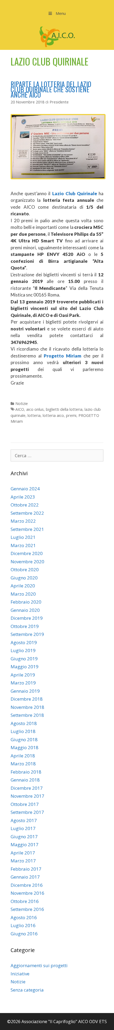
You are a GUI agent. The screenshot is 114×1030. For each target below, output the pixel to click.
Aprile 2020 (23, 586)
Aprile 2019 (23, 675)
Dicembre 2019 (27, 618)
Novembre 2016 (27, 893)
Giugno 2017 (24, 836)
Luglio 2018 (23, 731)
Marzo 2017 (23, 861)
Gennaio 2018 (25, 780)
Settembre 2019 (27, 634)
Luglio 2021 (23, 537)
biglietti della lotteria (64, 409)
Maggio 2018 (24, 747)
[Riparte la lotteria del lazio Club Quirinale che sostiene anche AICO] (58, 177)
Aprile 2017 (23, 853)
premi (71, 415)
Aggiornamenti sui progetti (39, 965)
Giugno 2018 (24, 739)
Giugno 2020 (24, 578)
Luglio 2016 (23, 925)
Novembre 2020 (27, 561)
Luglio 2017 (23, 828)
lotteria (34, 415)
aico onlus (35, 409)
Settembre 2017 (27, 812)
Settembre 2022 (27, 513)
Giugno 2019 (24, 659)
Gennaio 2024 (25, 489)
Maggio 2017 (24, 844)
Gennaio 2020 (25, 610)
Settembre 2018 (27, 715)
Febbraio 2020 (26, 602)
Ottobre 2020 (25, 569)
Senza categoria (27, 990)
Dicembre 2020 (27, 553)
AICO (19, 409)
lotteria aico (53, 415)
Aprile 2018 (23, 756)
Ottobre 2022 (25, 505)
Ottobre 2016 (25, 901)
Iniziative (20, 974)
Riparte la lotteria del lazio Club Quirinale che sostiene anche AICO (51, 89)
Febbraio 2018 (26, 772)
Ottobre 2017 (25, 804)
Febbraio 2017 (26, 869)
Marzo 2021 (23, 545)
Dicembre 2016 (27, 885)
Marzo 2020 (23, 594)
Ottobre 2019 (25, 626)
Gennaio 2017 (25, 877)
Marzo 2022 (23, 521)
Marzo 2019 (23, 683)
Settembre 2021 (27, 529)
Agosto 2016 (24, 917)
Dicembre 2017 (27, 788)
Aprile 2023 (23, 497)
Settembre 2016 (27, 909)
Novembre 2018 (27, 707)
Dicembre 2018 (27, 699)
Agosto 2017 (24, 820)
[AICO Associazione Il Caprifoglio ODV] (57, 36)
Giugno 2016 (24, 934)
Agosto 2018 (24, 723)
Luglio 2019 (23, 650)
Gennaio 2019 (25, 691)
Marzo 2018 (23, 764)
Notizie (21, 403)
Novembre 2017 (27, 796)
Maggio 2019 (24, 667)
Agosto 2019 (24, 642)
